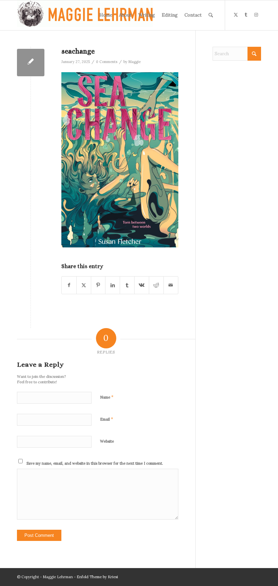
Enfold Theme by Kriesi (97, 576)
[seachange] (30, 62)
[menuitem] (106, 15)
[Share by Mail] (171, 285)
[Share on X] (84, 285)
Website (107, 441)
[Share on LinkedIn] (112, 285)
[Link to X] (236, 15)
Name (107, 397)
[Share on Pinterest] (98, 285)
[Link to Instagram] (256, 15)
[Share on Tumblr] (127, 285)
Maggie (134, 61)
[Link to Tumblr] (246, 15)
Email (106, 419)
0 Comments (106, 61)
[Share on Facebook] (69, 285)
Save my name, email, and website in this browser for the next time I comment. (94, 463)
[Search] (210, 15)
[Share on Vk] (142, 285)
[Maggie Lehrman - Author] (85, 15)
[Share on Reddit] (156, 285)
